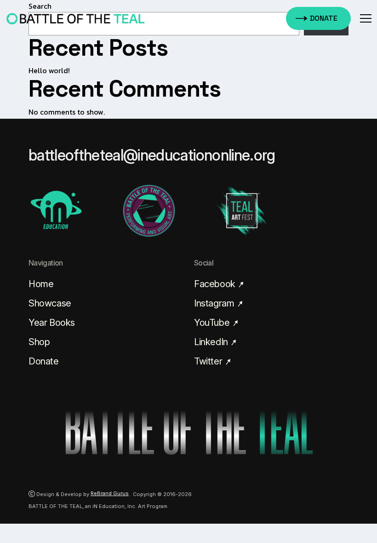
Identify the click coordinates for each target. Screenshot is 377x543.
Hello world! (49, 70)
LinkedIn (212, 341)
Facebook (215, 283)
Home (41, 283)
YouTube (213, 322)
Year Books (52, 322)
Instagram (215, 303)
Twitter (209, 361)
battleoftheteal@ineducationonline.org (152, 155)
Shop (39, 341)
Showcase (50, 303)
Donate (44, 361)
